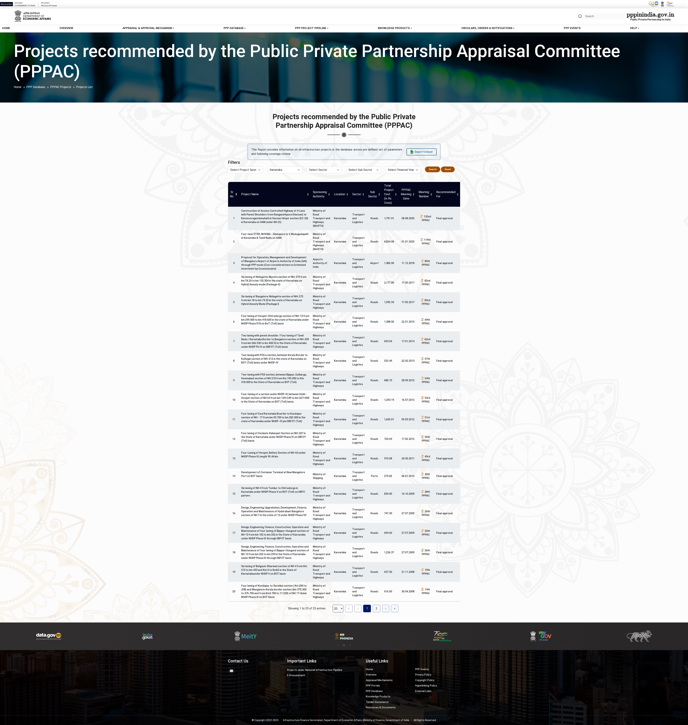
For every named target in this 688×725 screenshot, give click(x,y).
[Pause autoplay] (344, 645)
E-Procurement (296, 675)
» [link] (394, 608)
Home (6, 28)
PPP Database (234, 28)
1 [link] (367, 608)
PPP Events (572, 28)
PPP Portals (373, 685)
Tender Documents (377, 702)
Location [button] (339, 194)
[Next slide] (350, 645)
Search (432, 169)
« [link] (349, 608)
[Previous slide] (338, 645)
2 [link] (376, 608)
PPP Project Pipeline (310, 28)
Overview (66, 28)
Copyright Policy (424, 680)
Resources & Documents (381, 707)
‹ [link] (357, 608)
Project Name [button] (250, 194)
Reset (448, 169)
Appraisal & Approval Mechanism (147, 28)
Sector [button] (356, 194)
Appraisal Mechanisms (379, 680)
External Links (423, 691)
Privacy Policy (423, 674)
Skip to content (6, 4)
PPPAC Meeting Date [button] (406, 194)
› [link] (385, 608)
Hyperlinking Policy (426, 685)
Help (633, 28)
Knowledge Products (394, 28)
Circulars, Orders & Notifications (486, 28)
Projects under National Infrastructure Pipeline (314, 670)
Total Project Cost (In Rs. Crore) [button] (389, 194)
